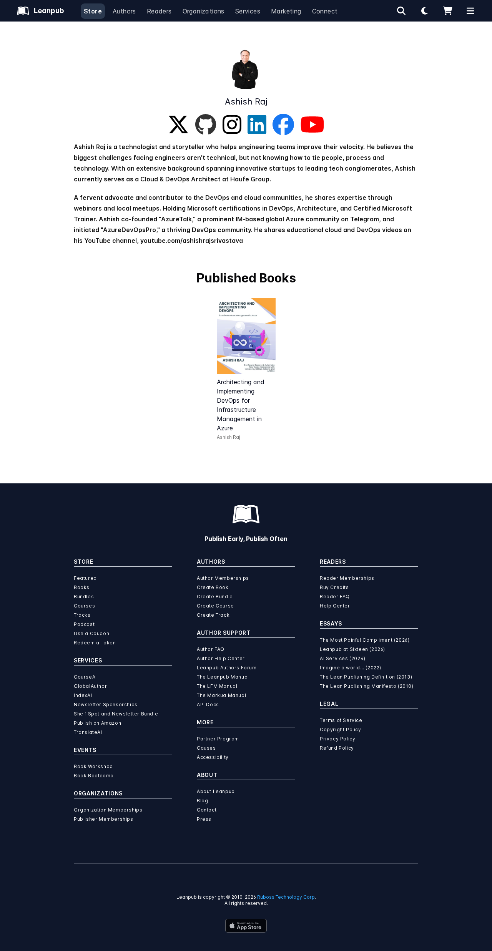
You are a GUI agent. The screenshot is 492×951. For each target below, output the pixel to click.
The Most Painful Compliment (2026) (364, 640)
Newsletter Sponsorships (106, 704)
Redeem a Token (95, 643)
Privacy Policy (337, 739)
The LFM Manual (217, 686)
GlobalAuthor (90, 686)
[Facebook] (283, 124)
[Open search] (401, 11)
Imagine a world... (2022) (350, 668)
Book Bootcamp (94, 775)
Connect (325, 11)
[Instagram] (232, 124)
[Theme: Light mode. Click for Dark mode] (424, 11)
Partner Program (218, 739)
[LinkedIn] (257, 124)
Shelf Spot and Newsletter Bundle (116, 714)
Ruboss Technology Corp (286, 897)
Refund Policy (337, 748)
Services (247, 11)
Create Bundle (215, 596)
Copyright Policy (340, 729)
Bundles (84, 596)
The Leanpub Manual (223, 677)
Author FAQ (210, 649)
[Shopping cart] (447, 11)
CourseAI (85, 677)
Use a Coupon (91, 633)
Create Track (213, 615)
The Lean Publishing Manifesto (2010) (367, 686)
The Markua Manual (221, 695)
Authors (124, 11)
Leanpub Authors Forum (227, 668)
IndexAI (83, 695)
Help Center (335, 606)
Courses (84, 606)
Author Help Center (221, 658)
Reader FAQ (335, 596)
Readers (159, 11)
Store (93, 11)
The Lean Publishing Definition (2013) (366, 677)
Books (82, 587)
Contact (206, 810)
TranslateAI (88, 732)
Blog (202, 800)
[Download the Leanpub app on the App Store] (246, 926)
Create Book (213, 587)
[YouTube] (312, 124)
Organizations (203, 11)
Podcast (84, 624)
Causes (206, 748)
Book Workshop (93, 766)
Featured (85, 578)
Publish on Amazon (97, 723)
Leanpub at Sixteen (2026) (352, 649)
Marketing (286, 11)
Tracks (82, 615)
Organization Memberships (108, 810)
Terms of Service (341, 720)
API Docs (208, 704)
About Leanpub (216, 791)
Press (204, 819)
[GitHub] (205, 124)
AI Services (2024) (343, 658)
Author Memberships (223, 578)
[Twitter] (178, 124)
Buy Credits (334, 587)
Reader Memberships (347, 578)
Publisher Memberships (103, 819)
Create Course (215, 606)
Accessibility (213, 757)
